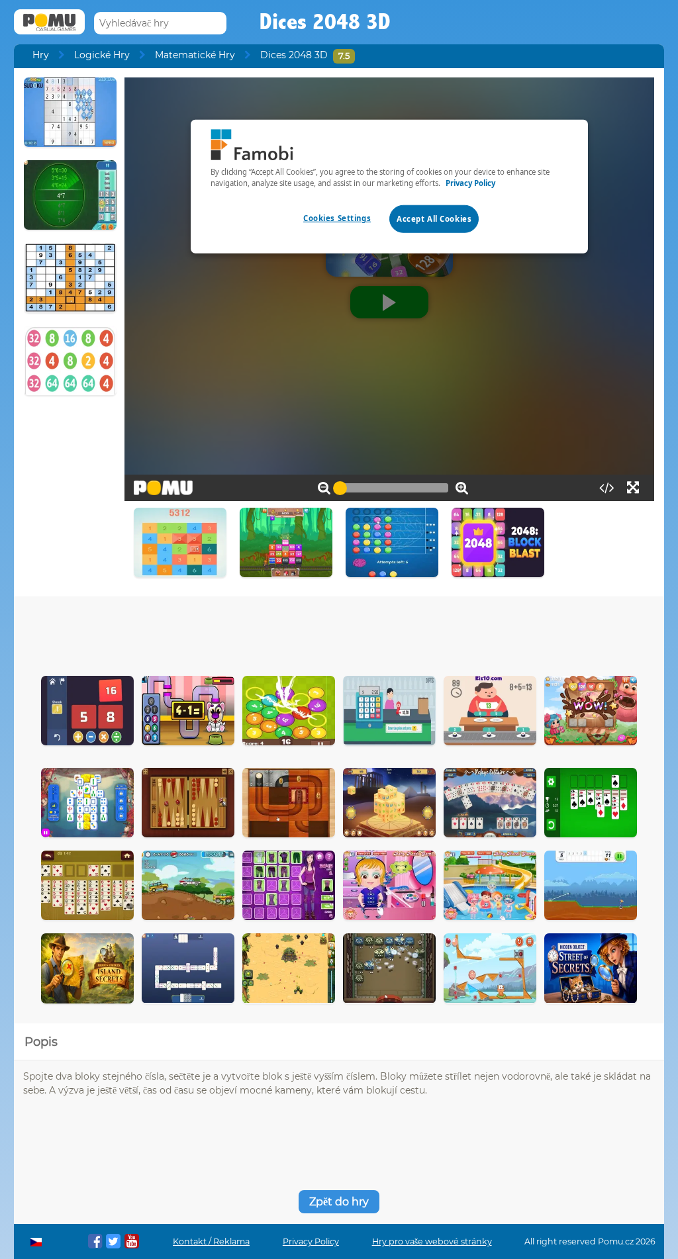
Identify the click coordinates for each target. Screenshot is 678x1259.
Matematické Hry (195, 55)
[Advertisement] (339, 633)
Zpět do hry (339, 1201)
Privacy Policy (311, 1241)
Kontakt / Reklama (211, 1241)
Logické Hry (102, 55)
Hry (40, 55)
